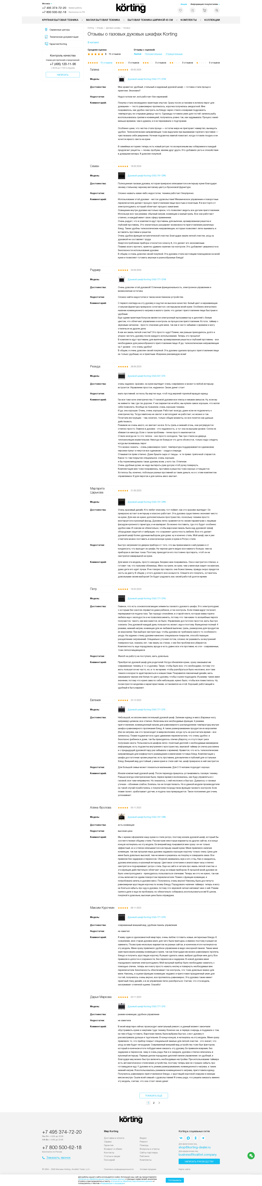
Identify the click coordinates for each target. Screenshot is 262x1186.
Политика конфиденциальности (119, 1169)
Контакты (109, 1152)
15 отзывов (106, 62)
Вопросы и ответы (150, 1149)
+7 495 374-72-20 (54, 7)
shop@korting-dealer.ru (195, 1147)
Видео (143, 1138)
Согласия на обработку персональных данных (131, 1181)
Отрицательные (174, 54)
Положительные (153, 54)
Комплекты (189, 20)
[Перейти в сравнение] (193, 10)
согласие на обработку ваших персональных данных (101, 1179)
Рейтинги (144, 1156)
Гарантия (108, 1145)
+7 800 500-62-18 (54, 12)
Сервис (108, 1141)
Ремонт (144, 1141)
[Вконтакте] (181, 1138)
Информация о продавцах (112, 1183)
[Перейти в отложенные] (180, 10)
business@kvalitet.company (198, 1154)
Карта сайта (184, 1169)
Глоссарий (109, 1160)
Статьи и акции (112, 1156)
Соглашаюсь (174, 1180)
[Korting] (131, 8)
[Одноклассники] (195, 1138)
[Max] (188, 1138)
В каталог (93, 42)
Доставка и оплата (114, 1138)
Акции (184, 4)
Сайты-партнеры (149, 1152)
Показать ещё (153, 1095)
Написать (63, 75)
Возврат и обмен (113, 1149)
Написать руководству (199, 1161)
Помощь (144, 1145)
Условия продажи (148, 1169)
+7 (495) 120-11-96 (63, 64)
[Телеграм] (202, 1138)
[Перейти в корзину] (205, 10)
